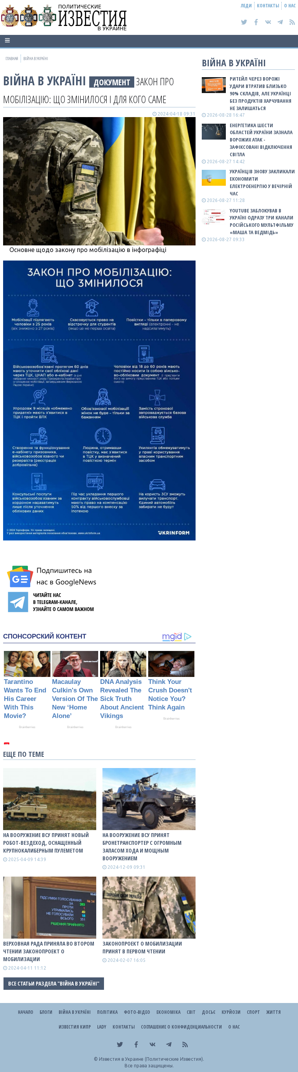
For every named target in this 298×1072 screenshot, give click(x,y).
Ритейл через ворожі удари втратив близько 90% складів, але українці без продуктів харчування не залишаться (260, 93)
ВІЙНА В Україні (44, 80)
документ (112, 82)
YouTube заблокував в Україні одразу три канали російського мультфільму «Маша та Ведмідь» (261, 221)
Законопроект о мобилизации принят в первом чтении (142, 947)
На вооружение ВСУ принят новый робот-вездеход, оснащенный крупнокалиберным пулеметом (46, 842)
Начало (25, 1012)
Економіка (168, 1012)
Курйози (231, 1012)
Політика (107, 1012)
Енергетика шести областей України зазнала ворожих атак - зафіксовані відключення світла (261, 140)
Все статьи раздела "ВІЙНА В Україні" (53, 983)
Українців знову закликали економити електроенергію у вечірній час (262, 182)
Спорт (253, 1012)
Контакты (268, 5)
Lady (101, 1027)
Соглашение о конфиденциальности (181, 1027)
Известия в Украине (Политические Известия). (151, 1059)
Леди (246, 5)
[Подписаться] (52, 576)
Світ (191, 1012)
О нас (290, 5)
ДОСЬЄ (208, 1012)
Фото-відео (137, 1012)
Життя (273, 1012)
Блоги (46, 1012)
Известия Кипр (75, 1027)
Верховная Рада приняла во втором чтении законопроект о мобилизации (48, 951)
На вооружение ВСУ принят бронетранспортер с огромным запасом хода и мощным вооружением (142, 846)
